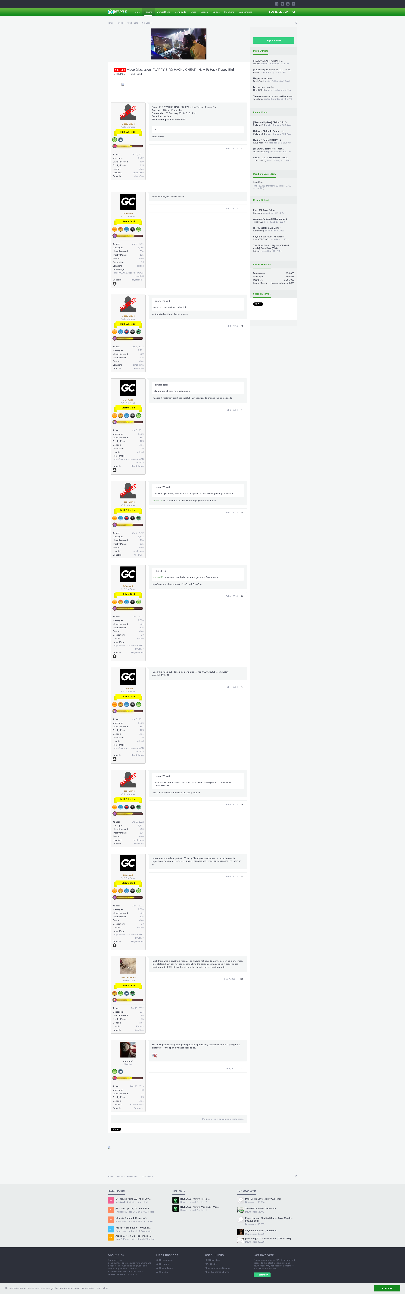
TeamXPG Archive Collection (260, 1208)
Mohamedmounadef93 (282, 283)
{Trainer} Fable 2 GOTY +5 (267, 140)
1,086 (141, 247)
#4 (242, 410)
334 (142, 1012)
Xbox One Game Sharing (217, 1268)
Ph (111, 1210)
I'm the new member (263, 87)
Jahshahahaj (259, 160)
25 (142, 1097)
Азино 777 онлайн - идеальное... (133, 1236)
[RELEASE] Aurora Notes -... (268, 60)
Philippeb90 (259, 125)
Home (137, 12)
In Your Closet (137, 1104)
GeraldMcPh (259, 90)
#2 (242, 208)
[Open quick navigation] (296, 23)
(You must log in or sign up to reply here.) (223, 1119)
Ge (110, 1229)
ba (111, 1200)
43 (142, 1090)
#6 (242, 596)
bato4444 (258, 182)
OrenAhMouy (122, 1239)
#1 (242, 148)
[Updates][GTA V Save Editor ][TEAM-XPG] (268, 1238)
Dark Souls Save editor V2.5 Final (263, 1199)
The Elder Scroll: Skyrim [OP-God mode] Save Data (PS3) (271, 246)
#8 (242, 804)
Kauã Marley (259, 142)
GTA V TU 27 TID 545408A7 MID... (270, 157)
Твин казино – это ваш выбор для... (273, 96)
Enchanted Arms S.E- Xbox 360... (133, 1199)
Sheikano (257, 213)
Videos (204, 12)
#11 (241, 1068)
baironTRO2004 (261, 239)
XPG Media (162, 1272)
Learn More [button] (102, 1288)
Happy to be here (262, 78)
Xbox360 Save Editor (264, 210)
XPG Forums (162, 1264)
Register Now (262, 1275)
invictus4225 (259, 151)
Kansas (140, 1026)
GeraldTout (121, 1231)
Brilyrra (256, 251)
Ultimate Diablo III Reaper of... (269, 131)
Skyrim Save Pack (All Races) (268, 236)
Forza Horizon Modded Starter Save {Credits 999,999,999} (269, 1219)
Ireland (140, 265)
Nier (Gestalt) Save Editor (266, 228)
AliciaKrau (258, 99)
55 (142, 1019)
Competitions (163, 12)
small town (138, 172)
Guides (216, 12)
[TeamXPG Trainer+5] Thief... (268, 148)
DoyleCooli (258, 81)
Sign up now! (274, 40)
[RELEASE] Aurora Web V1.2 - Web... (272, 69)
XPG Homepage (164, 1260)
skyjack (167, 116)
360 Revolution (212, 1260)
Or (110, 1237)
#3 (242, 326)
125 (142, 255)
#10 (241, 979)
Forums (148, 12)
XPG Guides (211, 1264)
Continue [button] (387, 1288)
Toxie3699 (258, 222)
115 (142, 165)
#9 (242, 876)
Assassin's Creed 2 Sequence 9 (270, 219)
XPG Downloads (164, 1268)
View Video (158, 136)
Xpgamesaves (115, 1260)
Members (229, 12)
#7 (242, 687)
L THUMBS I (120, 74)
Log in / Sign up (278, 12)
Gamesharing (245, 12)
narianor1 (128, 1061)
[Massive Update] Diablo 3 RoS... (270, 122)
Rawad (256, 63)
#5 (242, 512)
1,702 (141, 158)
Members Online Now (264, 174)
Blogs (193, 12)
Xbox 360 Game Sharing (217, 1272)
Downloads (180, 12)
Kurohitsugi (258, 230)
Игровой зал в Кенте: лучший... (133, 1227)
